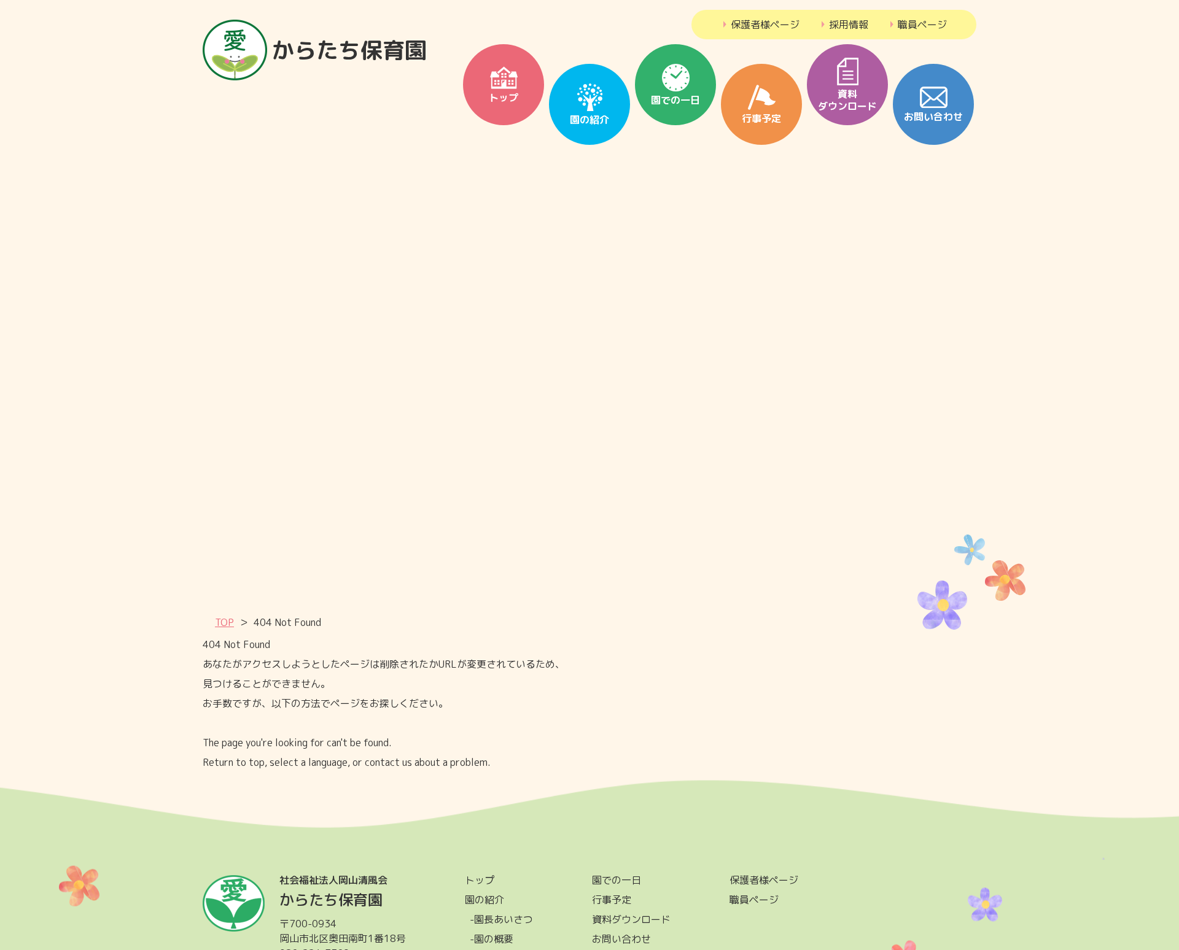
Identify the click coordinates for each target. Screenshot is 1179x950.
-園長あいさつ (501, 919)
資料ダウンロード (631, 919)
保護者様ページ (761, 24)
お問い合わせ (621, 939)
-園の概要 (491, 939)
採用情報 (844, 24)
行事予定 (611, 899)
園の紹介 (484, 899)
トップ (479, 880)
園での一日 (616, 880)
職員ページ (918, 24)
